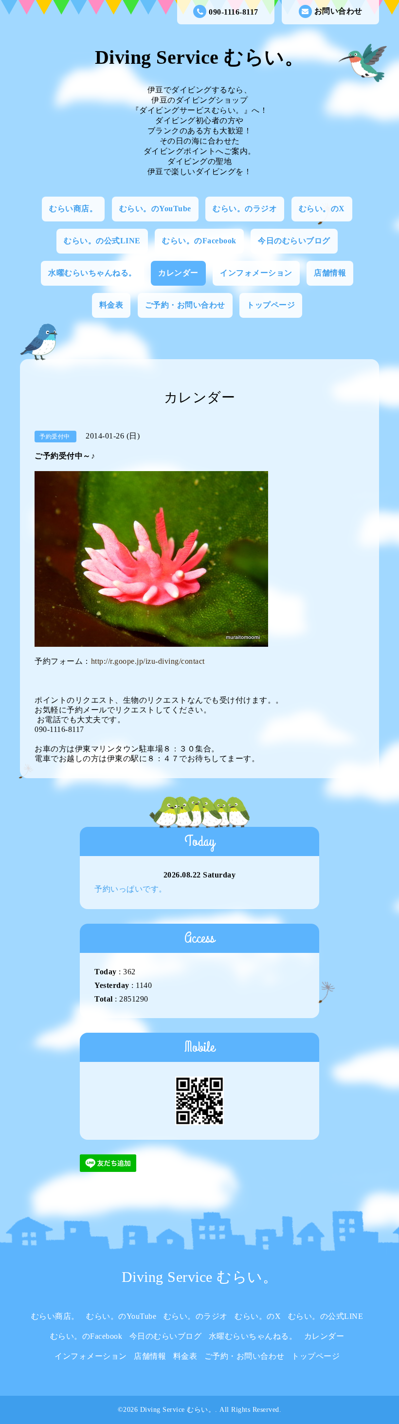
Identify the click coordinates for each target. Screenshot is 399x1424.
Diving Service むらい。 (200, 57)
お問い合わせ (338, 11)
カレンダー (178, 273)
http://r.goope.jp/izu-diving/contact (148, 661)
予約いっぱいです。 (130, 889)
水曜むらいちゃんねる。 (92, 273)
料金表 (111, 305)
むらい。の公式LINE (102, 241)
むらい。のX (322, 208)
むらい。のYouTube (155, 208)
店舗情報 (330, 273)
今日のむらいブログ (294, 241)
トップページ (271, 305)
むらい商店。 (73, 208)
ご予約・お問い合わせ (185, 305)
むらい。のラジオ (245, 208)
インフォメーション (256, 273)
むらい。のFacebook (199, 241)
